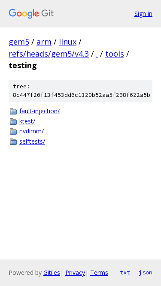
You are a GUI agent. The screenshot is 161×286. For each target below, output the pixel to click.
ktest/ (27, 121)
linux (67, 41)
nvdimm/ (31, 131)
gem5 (19, 41)
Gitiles (51, 272)
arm (44, 41)
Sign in (143, 13)
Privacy (75, 272)
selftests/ (32, 141)
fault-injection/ (39, 111)
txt (125, 272)
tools (114, 53)
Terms (99, 272)
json (145, 272)
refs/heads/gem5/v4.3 (49, 53)
